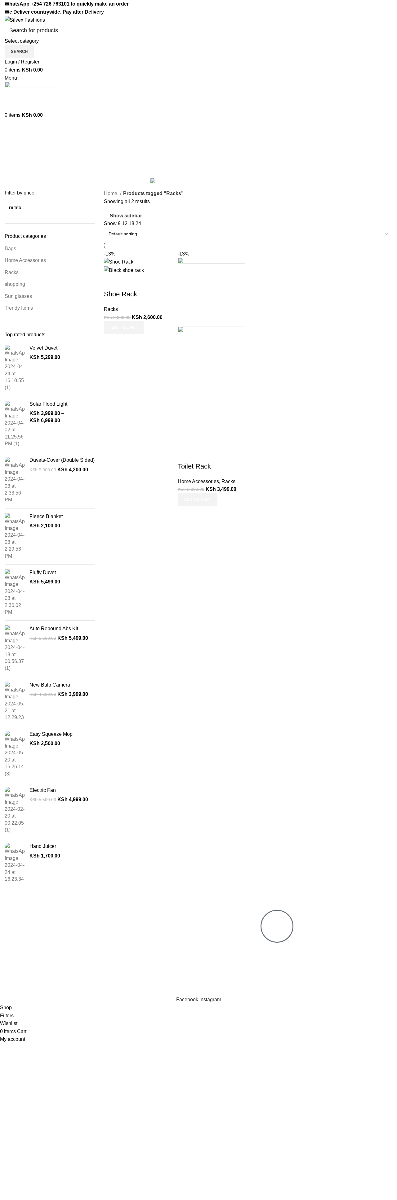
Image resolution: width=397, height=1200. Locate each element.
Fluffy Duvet (42, 572)
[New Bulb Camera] (15, 701)
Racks (12, 272)
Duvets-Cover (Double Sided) (62, 460)
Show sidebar (126, 215)
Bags (10, 248)
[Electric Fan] (15, 810)
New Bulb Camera (49, 684)
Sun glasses (18, 296)
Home (111, 193)
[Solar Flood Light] (15, 424)
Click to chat (279, 949)
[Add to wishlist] (145, 282)
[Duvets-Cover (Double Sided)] (15, 480)
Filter (15, 208)
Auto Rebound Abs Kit (53, 628)
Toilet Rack (194, 466)
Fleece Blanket (46, 516)
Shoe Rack (120, 294)
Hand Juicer (42, 846)
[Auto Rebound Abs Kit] (15, 648)
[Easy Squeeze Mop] (15, 754)
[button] (124, 327)
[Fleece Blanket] (15, 536)
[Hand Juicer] (15, 863)
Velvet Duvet (43, 348)
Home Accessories (25, 260)
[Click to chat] (277, 926)
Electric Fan (42, 790)
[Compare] (111, 282)
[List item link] (80, 947)
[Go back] (12, 143)
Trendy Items (19, 308)
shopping (15, 284)
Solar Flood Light (48, 404)
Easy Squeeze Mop (51, 734)
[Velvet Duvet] (15, 368)
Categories (17, 173)
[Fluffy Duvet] (15, 592)
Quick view (128, 282)
